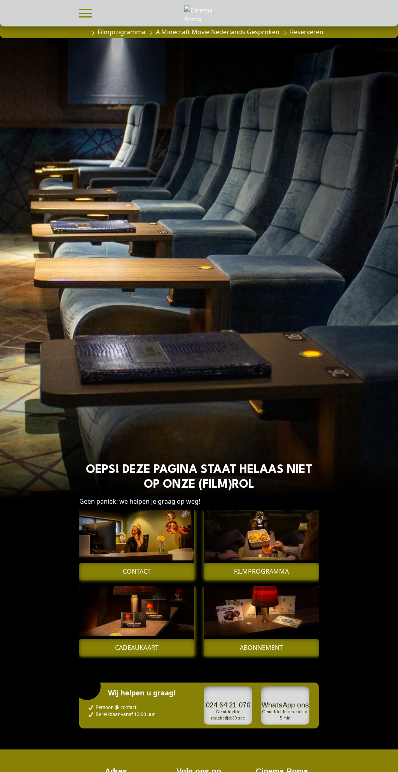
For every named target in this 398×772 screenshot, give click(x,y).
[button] (85, 12)
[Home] (83, 32)
